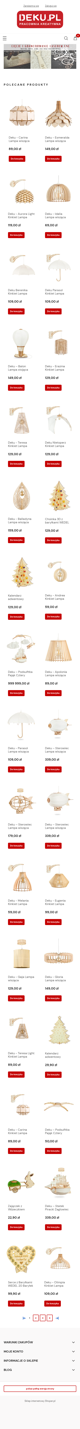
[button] (4, 37)
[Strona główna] (40, 19)
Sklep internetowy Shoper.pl (40, 1401)
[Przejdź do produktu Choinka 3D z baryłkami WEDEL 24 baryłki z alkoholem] (58, 495)
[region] (40, 56)
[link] (40, 56)
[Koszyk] (75, 38)
